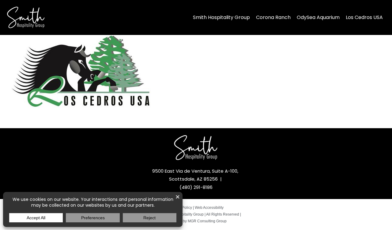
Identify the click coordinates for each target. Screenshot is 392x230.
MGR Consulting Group (207, 221)
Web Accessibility (209, 207)
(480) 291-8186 (196, 187)
